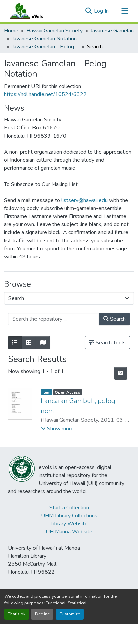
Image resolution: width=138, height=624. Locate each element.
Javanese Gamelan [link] (112, 30)
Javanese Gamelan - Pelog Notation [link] (45, 46)
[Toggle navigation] (124, 11)
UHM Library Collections (69, 515)
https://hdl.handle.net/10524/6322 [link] (45, 94)
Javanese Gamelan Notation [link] (44, 38)
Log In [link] (101, 11)
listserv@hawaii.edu (84, 200)
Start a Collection (69, 507)
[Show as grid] (29, 342)
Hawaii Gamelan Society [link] (54, 30)
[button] (33, 11)
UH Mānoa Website (69, 531)
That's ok (16, 614)
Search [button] (117, 319)
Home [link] (11, 30)
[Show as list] (15, 342)
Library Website (69, 523)
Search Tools (110, 342)
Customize (69, 614)
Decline (42, 614)
